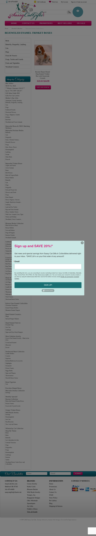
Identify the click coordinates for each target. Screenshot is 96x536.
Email (17, 261)
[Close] (82, 242)
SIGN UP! (48, 285)
